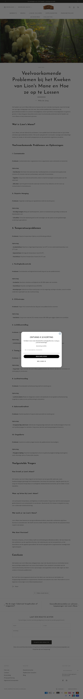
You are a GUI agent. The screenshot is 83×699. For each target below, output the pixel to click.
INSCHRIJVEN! (41, 356)
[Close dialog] (60, 334)
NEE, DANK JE (41, 361)
